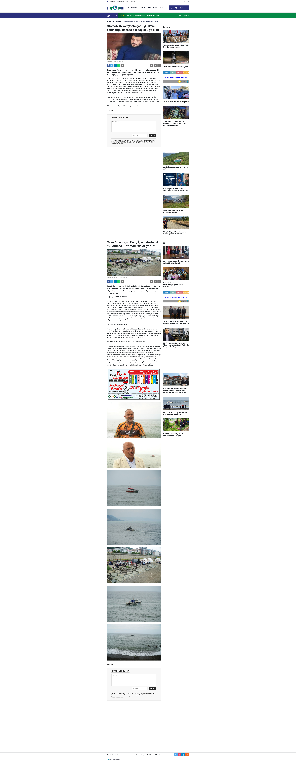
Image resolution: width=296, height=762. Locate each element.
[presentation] (112, 15)
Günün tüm (184, 15)
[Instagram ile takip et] (179, 754)
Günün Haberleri (120, 1)
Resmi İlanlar (158, 7)
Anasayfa (111, 21)
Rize (128, 7)
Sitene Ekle (132, 1)
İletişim (143, 755)
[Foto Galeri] (188, 1)
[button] (151, 65)
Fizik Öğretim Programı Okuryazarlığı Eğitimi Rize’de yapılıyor (143, 15)
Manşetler (112, 1)
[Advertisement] (99, 41)
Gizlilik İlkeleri (150, 755)
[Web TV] (184, 1)
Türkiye (142, 7)
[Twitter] (111, 65)
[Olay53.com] (115, 7)
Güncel (149, 7)
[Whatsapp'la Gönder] (118, 65)
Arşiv (127, 1)
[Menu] (171, 7)
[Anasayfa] (108, 1)
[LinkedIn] (115, 65)
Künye (138, 755)
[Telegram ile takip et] (183, 754)
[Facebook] (108, 65)
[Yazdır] (122, 65)
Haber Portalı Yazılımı (114, 759)
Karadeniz (134, 7)
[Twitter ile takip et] (176, 754)
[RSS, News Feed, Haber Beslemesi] (187, 754)
